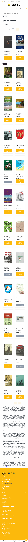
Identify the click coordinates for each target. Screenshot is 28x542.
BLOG (3, 504)
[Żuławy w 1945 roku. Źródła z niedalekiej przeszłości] (20, 226)
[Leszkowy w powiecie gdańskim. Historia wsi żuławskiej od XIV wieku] (8, 319)
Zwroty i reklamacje (6, 513)
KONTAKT (4, 501)
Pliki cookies (5, 514)
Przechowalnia (5, 535)
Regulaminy (4, 511)
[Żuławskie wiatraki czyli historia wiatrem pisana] (8, 349)
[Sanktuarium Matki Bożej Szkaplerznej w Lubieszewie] (20, 103)
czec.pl (5, 466)
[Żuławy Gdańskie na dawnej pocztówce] (20, 319)
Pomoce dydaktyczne (7, 497)
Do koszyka (8, 58)
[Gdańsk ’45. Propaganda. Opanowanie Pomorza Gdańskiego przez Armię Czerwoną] (8, 134)
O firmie (4, 495)
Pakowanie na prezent (7, 498)
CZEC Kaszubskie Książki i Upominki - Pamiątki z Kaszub (10, 13)
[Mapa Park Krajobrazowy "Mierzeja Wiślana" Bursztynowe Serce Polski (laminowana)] (8, 103)
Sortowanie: (5, 21)
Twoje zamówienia (6, 532)
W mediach (4, 502)
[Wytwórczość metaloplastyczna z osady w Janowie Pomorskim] (8, 41)
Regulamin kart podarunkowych (9, 523)
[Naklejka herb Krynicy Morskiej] (8, 288)
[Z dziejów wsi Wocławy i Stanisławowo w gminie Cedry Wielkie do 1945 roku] (20, 72)
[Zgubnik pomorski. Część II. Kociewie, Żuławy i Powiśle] (8, 226)
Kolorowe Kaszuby (6, 499)
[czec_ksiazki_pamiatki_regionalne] (14, 473)
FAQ (3, 526)
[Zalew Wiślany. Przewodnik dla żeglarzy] (20, 165)
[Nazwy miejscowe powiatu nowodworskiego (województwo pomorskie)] (20, 257)
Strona (10, 29)
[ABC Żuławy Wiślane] (8, 165)
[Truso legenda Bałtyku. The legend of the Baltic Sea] (20, 380)
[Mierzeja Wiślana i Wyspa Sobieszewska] (8, 195)
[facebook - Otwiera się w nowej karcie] (3, 488)
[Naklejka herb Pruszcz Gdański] (20, 134)
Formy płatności (5, 521)
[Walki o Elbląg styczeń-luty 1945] (20, 349)
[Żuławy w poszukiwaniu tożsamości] (8, 380)
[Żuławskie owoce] (20, 288)
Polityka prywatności (6, 510)
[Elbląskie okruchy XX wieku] (8, 257)
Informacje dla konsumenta (8, 515)
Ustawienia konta (6, 533)
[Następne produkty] (15, 403)
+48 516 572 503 (8, 483)
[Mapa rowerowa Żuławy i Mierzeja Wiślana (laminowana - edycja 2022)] (20, 41)
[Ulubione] (16, 9)
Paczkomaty (5, 524)
